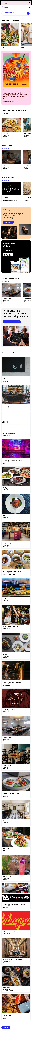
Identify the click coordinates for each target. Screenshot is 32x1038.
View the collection (8, 101)
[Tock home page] (4, 7)
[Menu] (29, 7)
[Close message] (29, 3)
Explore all (4, 116)
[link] (11, 128)
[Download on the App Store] (16, 254)
